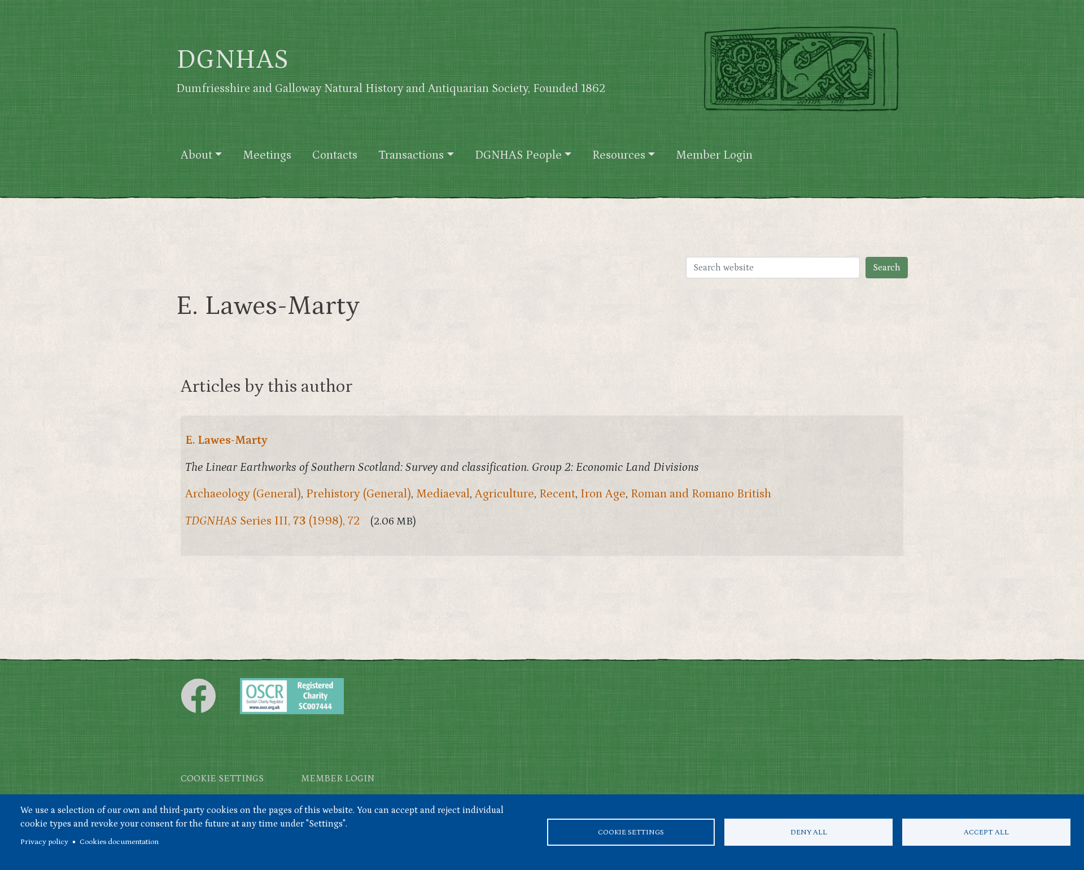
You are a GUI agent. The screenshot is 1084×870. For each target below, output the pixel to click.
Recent (557, 494)
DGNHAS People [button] (518, 155)
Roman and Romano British (701, 494)
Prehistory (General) (358, 494)
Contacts (334, 155)
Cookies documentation (119, 841)
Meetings (267, 155)
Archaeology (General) (243, 494)
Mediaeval (443, 494)
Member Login (714, 155)
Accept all (986, 832)
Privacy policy (44, 841)
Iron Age (603, 494)
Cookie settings (631, 832)
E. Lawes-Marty (226, 440)
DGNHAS (232, 60)
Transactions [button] (411, 155)
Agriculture (504, 494)
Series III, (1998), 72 (272, 521)
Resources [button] (618, 155)
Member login (337, 778)
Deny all (808, 832)
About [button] (196, 155)
